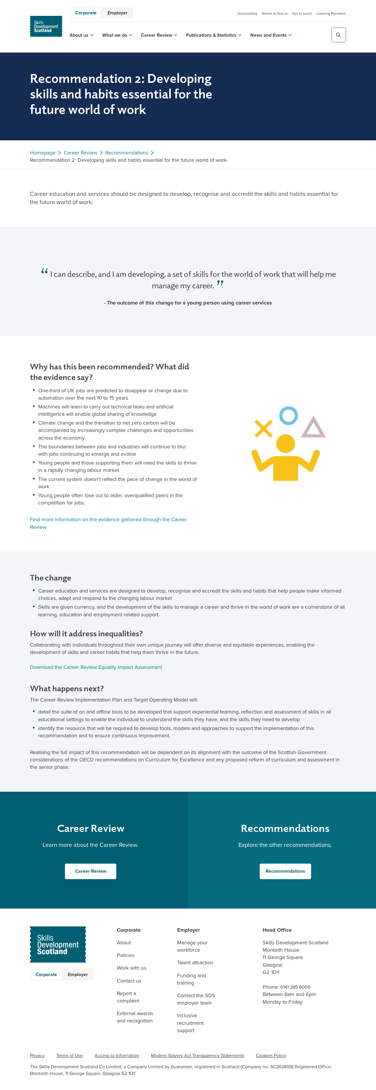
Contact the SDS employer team (196, 999)
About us (79, 35)
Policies (126, 955)
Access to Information (117, 1055)
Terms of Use (69, 1055)
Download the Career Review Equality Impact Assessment (97, 667)
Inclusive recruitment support (190, 1023)
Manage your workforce (192, 946)
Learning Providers (331, 13)
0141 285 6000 (295, 987)
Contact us (129, 981)
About (124, 942)
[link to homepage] (46, 26)
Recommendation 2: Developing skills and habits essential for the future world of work (128, 160)
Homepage (43, 153)
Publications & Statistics (211, 35)
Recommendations (126, 153)
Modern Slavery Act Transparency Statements (197, 1055)
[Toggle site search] (338, 35)
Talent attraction (195, 962)
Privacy (37, 1055)
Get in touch (302, 13)
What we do (114, 35)
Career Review (156, 35)
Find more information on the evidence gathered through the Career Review (108, 523)
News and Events (268, 35)
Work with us (131, 968)
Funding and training (191, 979)
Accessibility (247, 13)
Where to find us (275, 13)
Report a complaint (128, 997)
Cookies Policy (271, 1055)
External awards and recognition (135, 1017)
